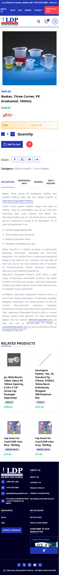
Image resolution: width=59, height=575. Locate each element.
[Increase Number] (12, 134)
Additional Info (24, 182)
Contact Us (35, 482)
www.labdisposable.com (41, 319)
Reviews (38, 182)
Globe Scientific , (24, 168)
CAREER (28, 10)
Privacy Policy (37, 488)
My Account (36, 517)
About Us (34, 477)
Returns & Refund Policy (42, 499)
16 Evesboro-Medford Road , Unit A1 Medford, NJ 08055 (17, 501)
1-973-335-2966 (12, 487)
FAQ (20, 10)
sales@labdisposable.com (14, 326)
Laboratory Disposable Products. (17, 200)
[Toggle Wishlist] (29, 144)
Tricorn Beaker (41, 168)
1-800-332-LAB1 (12, 481)
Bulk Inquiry (51, 182)
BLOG (12, 10)
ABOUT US (4, 10)
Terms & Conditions (40, 493)
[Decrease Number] (3, 134)
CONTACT (38, 10)
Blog (3, 517)
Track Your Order (38, 523)
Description (7, 182)
